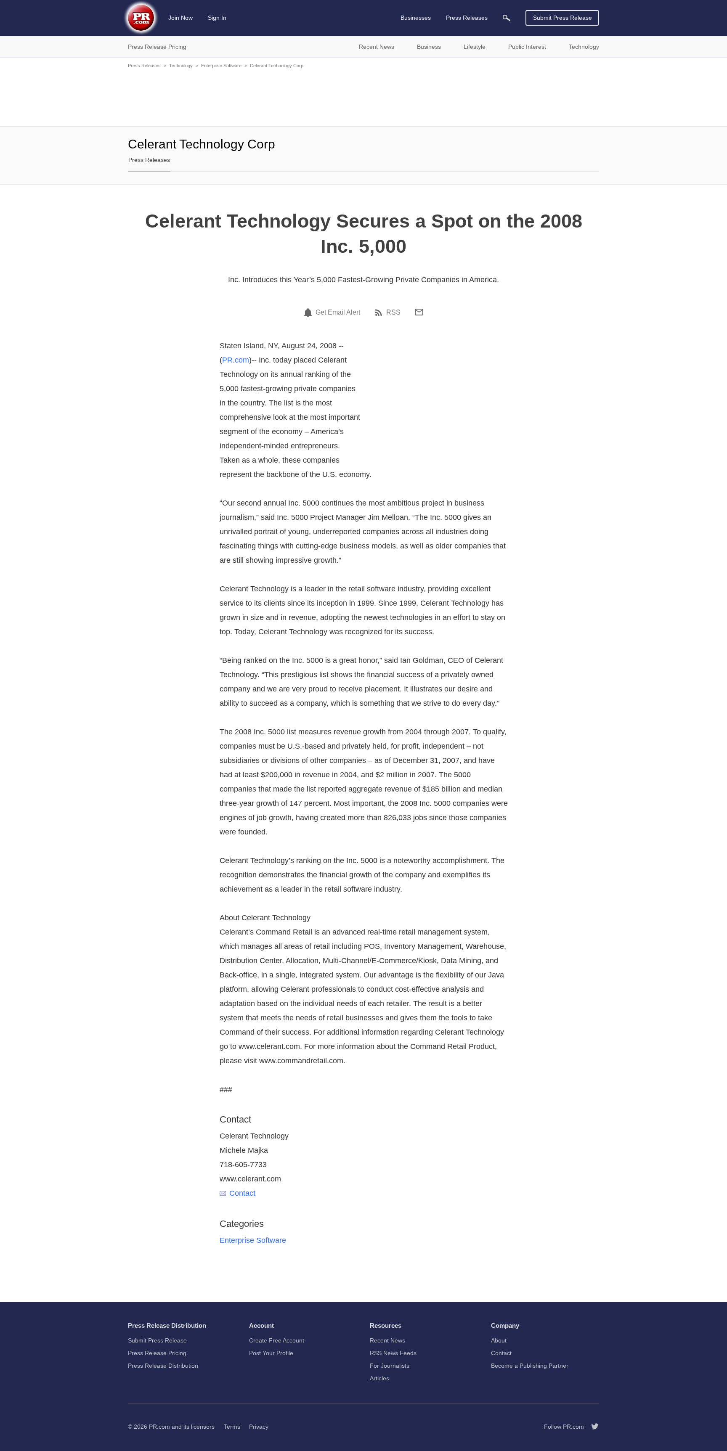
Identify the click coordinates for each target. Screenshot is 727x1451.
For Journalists (389, 1365)
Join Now (180, 17)
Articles (379, 1378)
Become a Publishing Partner (529, 1365)
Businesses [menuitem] (416, 17)
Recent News (387, 1340)
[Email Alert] (309, 312)
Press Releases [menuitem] (467, 17)
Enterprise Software (221, 65)
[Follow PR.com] (591, 1426)
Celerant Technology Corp (276, 65)
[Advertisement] (363, 97)
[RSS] (380, 312)
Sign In (217, 17)
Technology (181, 65)
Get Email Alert (338, 312)
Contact (242, 1193)
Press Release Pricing (157, 1353)
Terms (232, 1427)
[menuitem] (506, 17)
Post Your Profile (271, 1353)
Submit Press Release (562, 17)
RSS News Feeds (393, 1353)
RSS (393, 312)
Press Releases (144, 65)
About (499, 1340)
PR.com (235, 360)
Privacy (258, 1427)
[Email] (419, 312)
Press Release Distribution (163, 1365)
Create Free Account (276, 1340)
